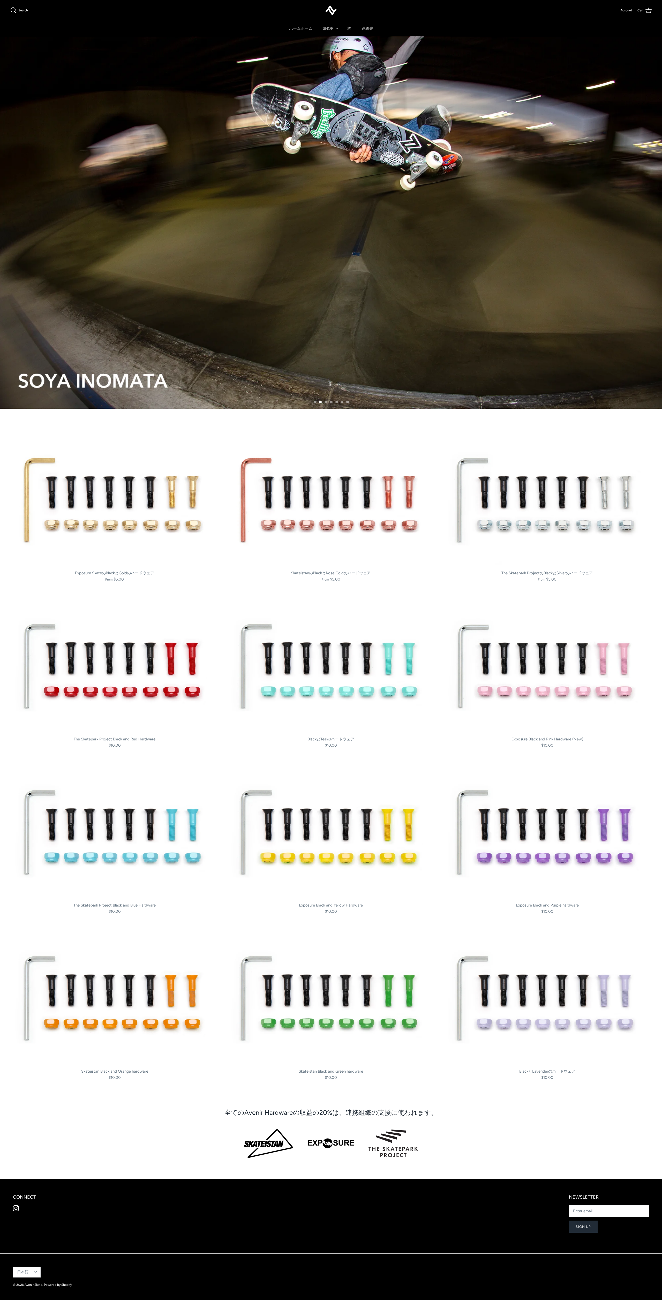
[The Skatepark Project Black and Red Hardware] (114, 665)
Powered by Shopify (58, 1285)
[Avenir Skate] (331, 10)
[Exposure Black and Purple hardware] (547, 831)
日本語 (23, 1272)
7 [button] (350, 400)
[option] (331, 222)
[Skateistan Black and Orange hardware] (114, 997)
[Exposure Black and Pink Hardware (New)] (547, 665)
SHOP (328, 28)
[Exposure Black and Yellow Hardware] (331, 831)
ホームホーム (300, 28)
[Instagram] (16, 1208)
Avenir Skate (33, 1285)
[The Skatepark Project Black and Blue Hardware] (114, 831)
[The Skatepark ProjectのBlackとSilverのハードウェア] (547, 499)
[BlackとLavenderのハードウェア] (547, 997)
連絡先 (367, 28)
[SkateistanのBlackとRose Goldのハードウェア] (331, 499)
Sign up (583, 1227)
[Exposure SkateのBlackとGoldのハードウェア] (114, 499)
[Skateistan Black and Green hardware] (331, 997)
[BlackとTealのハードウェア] (331, 665)
